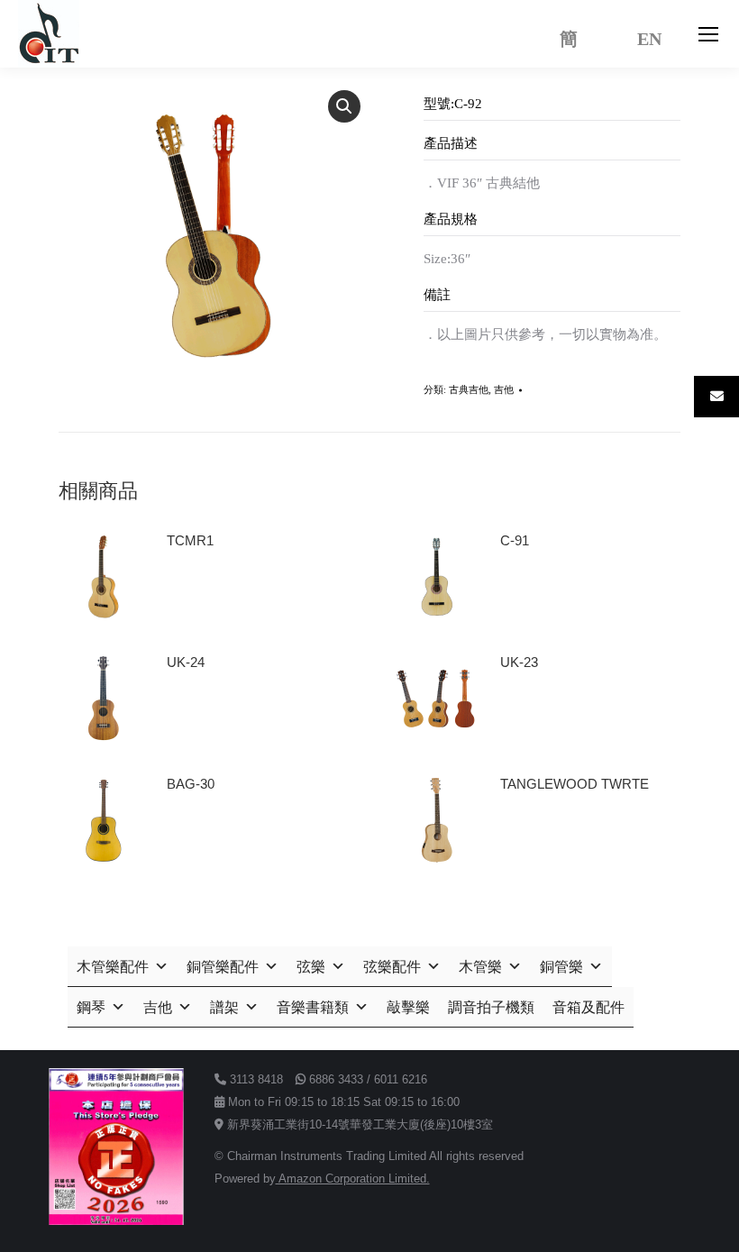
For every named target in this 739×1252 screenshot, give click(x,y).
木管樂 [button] (480, 966)
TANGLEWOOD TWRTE (574, 783)
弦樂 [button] (311, 966)
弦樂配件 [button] (392, 966)
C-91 (514, 540)
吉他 (504, 389)
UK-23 (519, 662)
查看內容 (201, 591)
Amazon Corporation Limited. (353, 1178)
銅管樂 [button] (561, 966)
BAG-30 (190, 783)
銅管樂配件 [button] (223, 966)
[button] (344, 106)
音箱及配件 (588, 1007)
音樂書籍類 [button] (313, 1007)
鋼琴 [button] (91, 1007)
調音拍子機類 (491, 1007)
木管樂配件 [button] (113, 966)
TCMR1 (190, 540)
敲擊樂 (408, 1007)
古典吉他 (468, 389)
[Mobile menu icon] (708, 34)
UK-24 (186, 662)
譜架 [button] (224, 1007)
